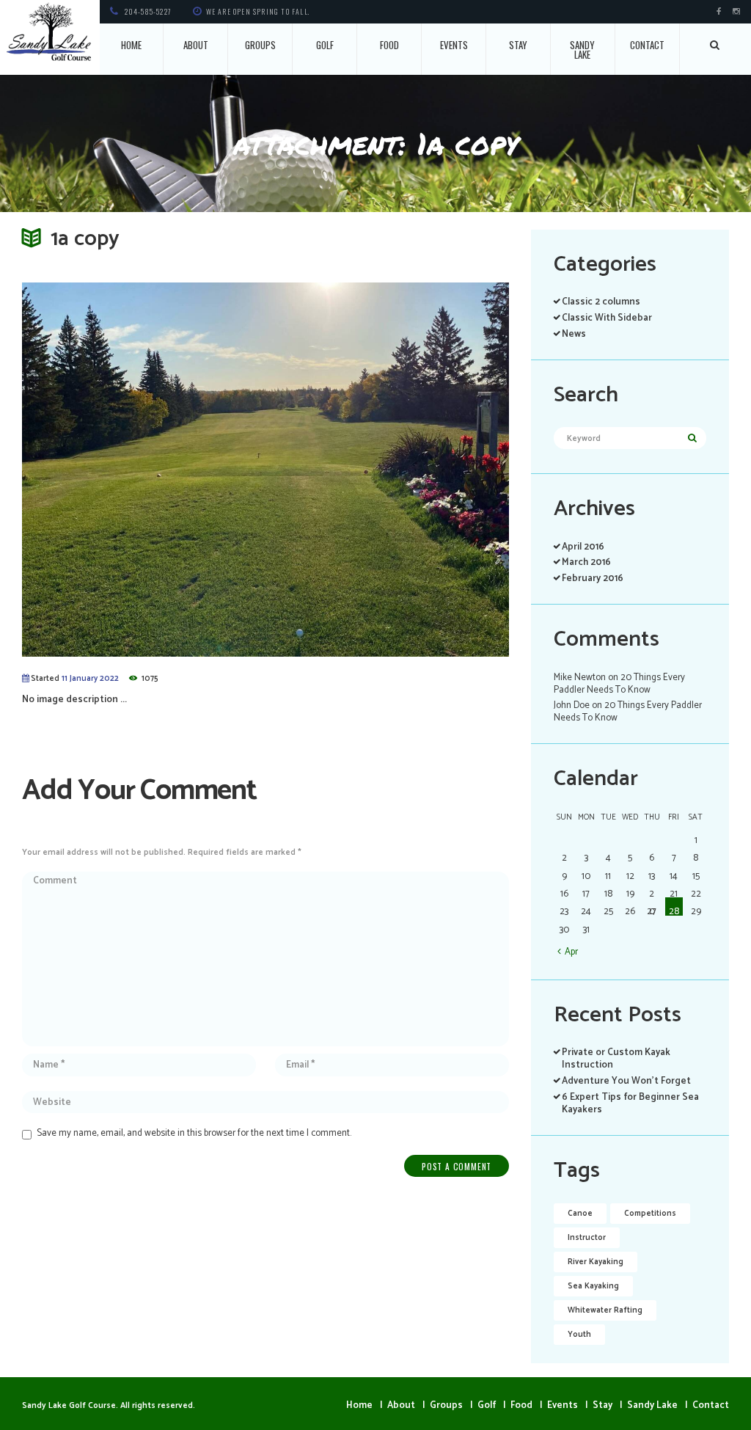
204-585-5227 (148, 11)
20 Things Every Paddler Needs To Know (619, 684)
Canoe (580, 1213)
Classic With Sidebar (607, 318)
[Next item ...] (387, 469)
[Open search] (715, 44)
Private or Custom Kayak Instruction (616, 1059)
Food (389, 44)
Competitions (650, 1213)
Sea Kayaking (593, 1286)
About (195, 44)
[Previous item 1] (143, 469)
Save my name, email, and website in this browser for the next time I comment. (194, 1133)
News (574, 334)
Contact (647, 44)
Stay (518, 44)
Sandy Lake (582, 49)
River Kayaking (595, 1262)
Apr (571, 951)
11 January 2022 (90, 678)
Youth (579, 1334)
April (583, 547)
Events (454, 44)
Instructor (587, 1237)
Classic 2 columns (601, 302)
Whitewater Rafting (605, 1310)
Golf (325, 44)
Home (131, 44)
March (586, 562)
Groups (260, 44)
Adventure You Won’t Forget (626, 1081)
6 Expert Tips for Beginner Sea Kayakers (630, 1103)
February (592, 578)
